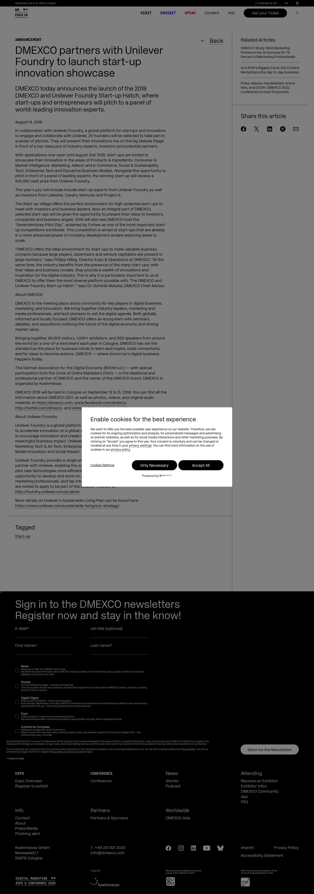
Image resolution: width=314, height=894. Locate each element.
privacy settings (140, 446)
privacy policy (120, 450)
